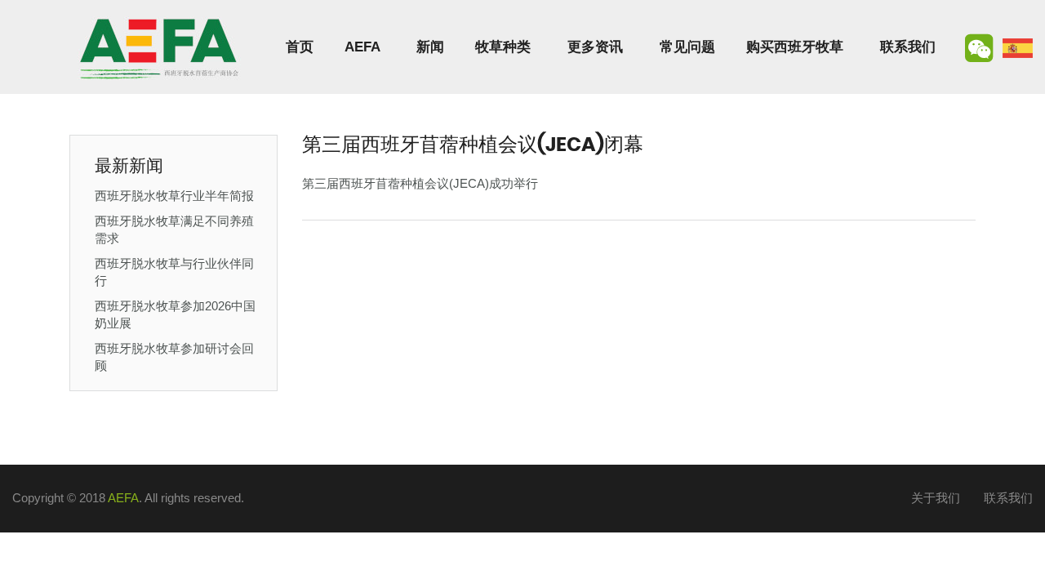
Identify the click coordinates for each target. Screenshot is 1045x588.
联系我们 (908, 47)
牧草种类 (503, 47)
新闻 (430, 47)
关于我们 (935, 498)
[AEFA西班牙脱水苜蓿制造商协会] (159, 47)
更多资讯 (595, 47)
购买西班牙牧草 (794, 47)
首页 (300, 47)
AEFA (362, 47)
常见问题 (687, 47)
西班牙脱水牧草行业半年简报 (174, 196)
